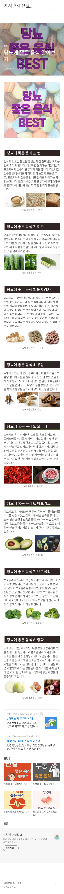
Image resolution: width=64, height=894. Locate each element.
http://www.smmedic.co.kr (20, 736)
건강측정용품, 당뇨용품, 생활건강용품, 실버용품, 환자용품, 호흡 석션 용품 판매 (31, 746)
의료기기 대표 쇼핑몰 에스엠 (24, 741)
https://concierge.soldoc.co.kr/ (22, 714)
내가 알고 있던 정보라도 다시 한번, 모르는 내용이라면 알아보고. (25, 840)
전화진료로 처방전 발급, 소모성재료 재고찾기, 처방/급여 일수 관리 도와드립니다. (22, 724)
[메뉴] (58, 6)
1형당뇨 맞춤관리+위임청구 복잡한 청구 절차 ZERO (22, 718)
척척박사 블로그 (19, 6)
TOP (57, 883)
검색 (51, 6)
